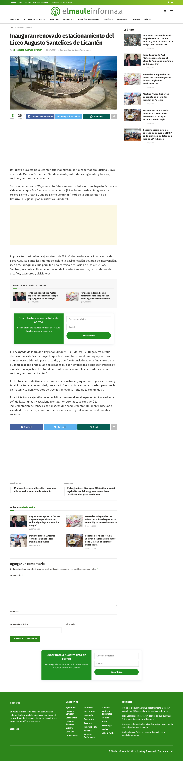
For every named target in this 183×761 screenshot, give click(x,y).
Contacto (27, 2)
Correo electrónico (20, 624)
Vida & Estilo (108, 733)
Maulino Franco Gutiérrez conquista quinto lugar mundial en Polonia (42, 539)
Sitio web (70, 624)
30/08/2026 (34, 302)
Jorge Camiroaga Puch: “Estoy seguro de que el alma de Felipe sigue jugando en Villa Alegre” (43, 296)
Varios (105, 729)
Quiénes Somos (16, 2)
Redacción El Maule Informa (28, 50)
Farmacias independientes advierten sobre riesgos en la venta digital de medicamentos (95, 296)
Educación (89, 719)
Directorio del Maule (40, 2)
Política (108, 20)
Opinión (136, 20)
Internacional (90, 727)
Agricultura (71, 707)
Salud (104, 721)
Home (12, 28)
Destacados (65, 50)
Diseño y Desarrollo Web (149, 751)
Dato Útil (70, 732)
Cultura (69, 728)
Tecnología (107, 725)
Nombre (14, 611)
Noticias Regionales (34, 20)
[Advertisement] (63, 144)
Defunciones (72, 735)
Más (146, 20)
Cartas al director (70, 712)
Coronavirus (71, 718)
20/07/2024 (51, 50)
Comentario (16, 575)
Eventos (88, 723)
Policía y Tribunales (89, 20)
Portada (14, 20)
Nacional (54, 20)
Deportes (68, 20)
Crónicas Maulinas (70, 722)
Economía (122, 20)
